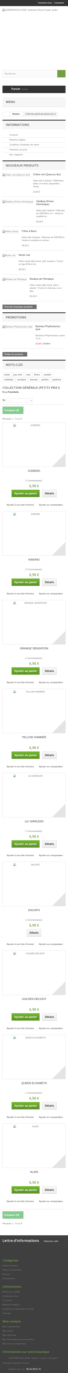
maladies (8, 379)
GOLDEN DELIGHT (34, 999)
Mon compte (11, 1321)
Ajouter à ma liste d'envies (20, 505)
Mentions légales (17, 140)
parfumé (56, 379)
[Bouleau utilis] (14, 279)
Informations (17, 125)
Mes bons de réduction (14, 1344)
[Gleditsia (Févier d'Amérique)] (17, 201)
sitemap (6, 1313)
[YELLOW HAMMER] (34, 711)
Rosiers (6, 1274)
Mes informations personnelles (18, 1339)
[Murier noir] (9, 255)
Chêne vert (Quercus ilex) (47, 174)
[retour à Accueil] (6, 114)
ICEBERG (34, 470)
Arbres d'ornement (11, 1270)
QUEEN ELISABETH (34, 1083)
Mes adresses (9, 1335)
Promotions (16, 317)
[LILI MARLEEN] (34, 795)
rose (28, 374)
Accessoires (8, 1278)
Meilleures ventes (11, 1292)
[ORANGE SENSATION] (34, 622)
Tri (3, 400)
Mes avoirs (8, 1331)
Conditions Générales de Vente (24, 144)
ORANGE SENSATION (34, 648)
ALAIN (34, 1172)
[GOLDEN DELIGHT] (34, 972)
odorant (34, 379)
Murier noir (24, 255)
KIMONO (34, 559)
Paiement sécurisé (18, 149)
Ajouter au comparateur (51, 505)
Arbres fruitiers (10, 1265)
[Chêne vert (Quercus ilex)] (16, 175)
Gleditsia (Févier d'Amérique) (45, 203)
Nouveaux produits (22, 165)
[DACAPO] (34, 884)
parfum (45, 379)
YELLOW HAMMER (34, 737)
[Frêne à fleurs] (10, 231)
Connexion (59, 3)
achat (7, 374)
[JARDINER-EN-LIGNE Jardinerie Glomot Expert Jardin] (34, 35)
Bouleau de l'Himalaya (42, 278)
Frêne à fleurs (29, 231)
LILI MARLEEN (34, 821)
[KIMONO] (34, 533)
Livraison (13, 135)
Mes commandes (11, 1326)
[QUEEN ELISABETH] (34, 1056)
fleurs (37, 374)
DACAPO (34, 910)
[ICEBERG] (34, 444)
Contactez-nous (45, 3)
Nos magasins (16, 154)
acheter (47, 374)
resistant (21, 379)
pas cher (17, 374)
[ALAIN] (34, 1145)
